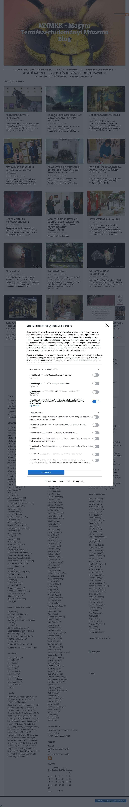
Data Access (64, 481)
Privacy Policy (78, 481)
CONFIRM (46, 472)
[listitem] (64, 369)
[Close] (108, 326)
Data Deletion (50, 481)
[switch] (95, 375)
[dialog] (64, 403)
